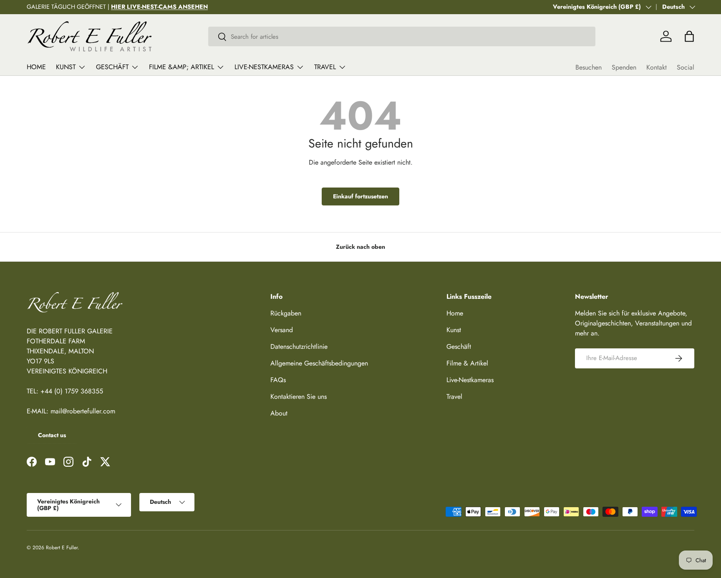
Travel (325, 67)
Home (36, 67)
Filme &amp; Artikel (181, 67)
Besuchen (588, 67)
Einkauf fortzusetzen (360, 196)
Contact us (52, 435)
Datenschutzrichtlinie (299, 346)
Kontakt (656, 67)
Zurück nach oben (360, 247)
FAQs (278, 380)
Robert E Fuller (62, 547)
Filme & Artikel (467, 363)
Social (685, 67)
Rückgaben (285, 313)
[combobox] (402, 36)
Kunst (66, 67)
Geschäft (112, 67)
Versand (281, 330)
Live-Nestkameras (264, 67)
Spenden (624, 67)
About (278, 413)
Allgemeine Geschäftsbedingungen (319, 363)
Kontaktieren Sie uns (298, 396)
